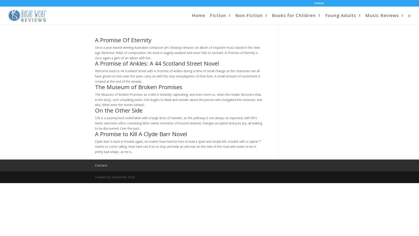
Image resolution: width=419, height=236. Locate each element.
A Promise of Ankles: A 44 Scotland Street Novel (157, 63)
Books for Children (294, 16)
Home (198, 16)
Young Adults (340, 16)
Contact (319, 3)
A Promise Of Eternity (123, 40)
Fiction (218, 16)
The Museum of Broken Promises (138, 87)
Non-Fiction (249, 16)
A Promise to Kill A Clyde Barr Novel (141, 134)
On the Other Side (119, 110)
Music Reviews (382, 16)
